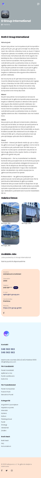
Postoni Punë (5, 392)
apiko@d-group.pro (11, 294)
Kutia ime (4, 379)
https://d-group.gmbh (12, 308)
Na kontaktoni (6, 446)
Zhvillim (3, 431)
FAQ (2, 443)
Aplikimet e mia (6, 373)
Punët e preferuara (7, 376)
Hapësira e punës (7, 408)
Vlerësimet (5, 428)
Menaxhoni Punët (7, 395)
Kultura (3, 416)
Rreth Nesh (5, 441)
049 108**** (10, 288)
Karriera (4, 413)
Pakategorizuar (6, 419)
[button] (38, 4)
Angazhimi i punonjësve (9, 405)
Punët (3, 422)
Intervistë (4, 410)
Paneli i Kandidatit (7, 370)
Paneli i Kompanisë (8, 389)
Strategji (4, 425)
